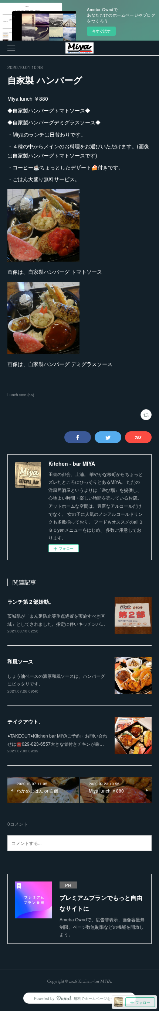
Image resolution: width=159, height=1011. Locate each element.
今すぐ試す (101, 31)
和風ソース (20, 661)
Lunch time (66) (20, 394)
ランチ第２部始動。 (30, 601)
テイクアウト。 (25, 721)
